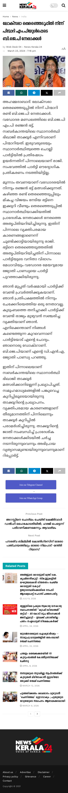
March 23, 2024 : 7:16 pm (22, 50)
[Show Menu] (4, 5)
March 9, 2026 (30, 705)
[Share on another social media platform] (59, 93)
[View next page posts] (37, 713)
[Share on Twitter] (47, 93)
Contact (7, 780)
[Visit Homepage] (28, 5)
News (15, 16)
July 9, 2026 (29, 598)
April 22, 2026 (30, 646)
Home (6, 16)
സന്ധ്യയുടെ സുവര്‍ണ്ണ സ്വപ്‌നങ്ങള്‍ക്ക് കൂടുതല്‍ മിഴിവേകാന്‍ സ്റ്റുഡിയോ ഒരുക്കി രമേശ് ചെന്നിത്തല (41, 677)
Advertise (25, 772)
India (23, 16)
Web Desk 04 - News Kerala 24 (24, 46)
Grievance (30, 776)
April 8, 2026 (29, 666)
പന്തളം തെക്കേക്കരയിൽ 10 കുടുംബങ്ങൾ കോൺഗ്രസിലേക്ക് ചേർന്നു (39, 657)
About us (8, 772)
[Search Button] (63, 5)
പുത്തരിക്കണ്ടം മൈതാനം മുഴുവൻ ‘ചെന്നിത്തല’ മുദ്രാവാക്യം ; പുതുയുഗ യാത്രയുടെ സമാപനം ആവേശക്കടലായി (42, 697)
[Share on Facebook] (9, 93)
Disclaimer (44, 772)
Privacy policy (10, 776)
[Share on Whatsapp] (21, 93)
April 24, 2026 (30, 626)
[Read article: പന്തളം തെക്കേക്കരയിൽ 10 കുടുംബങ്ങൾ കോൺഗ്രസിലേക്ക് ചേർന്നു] (10, 657)
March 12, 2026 (31, 685)
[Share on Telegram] (34, 93)
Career (47, 776)
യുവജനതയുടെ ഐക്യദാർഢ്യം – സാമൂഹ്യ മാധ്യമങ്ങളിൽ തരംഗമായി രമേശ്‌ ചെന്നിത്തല (39, 637)
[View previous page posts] (30, 713)
